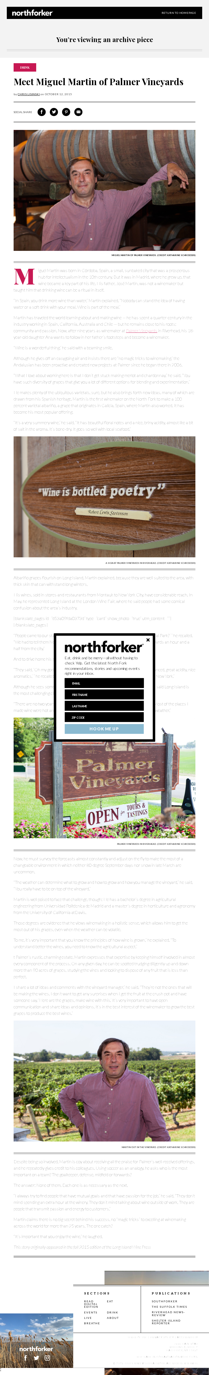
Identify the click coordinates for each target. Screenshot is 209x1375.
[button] (104, 665)
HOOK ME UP (104, 729)
